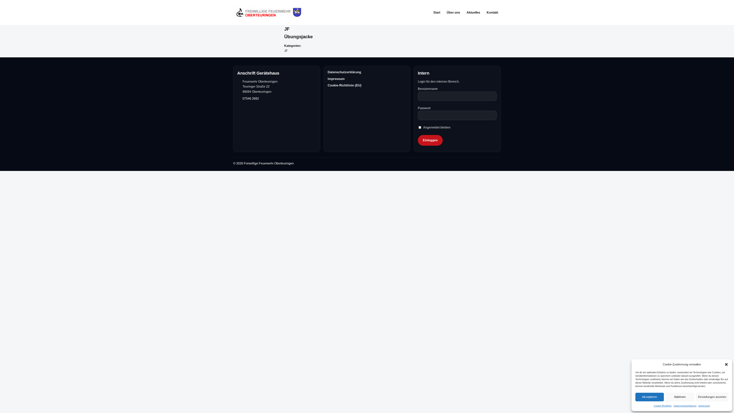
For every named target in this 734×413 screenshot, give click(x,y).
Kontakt (492, 12)
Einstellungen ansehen (712, 396)
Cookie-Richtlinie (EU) (344, 85)
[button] (726, 364)
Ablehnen (680, 396)
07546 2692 (251, 98)
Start (436, 12)
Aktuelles (473, 12)
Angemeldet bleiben (437, 127)
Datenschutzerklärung (685, 406)
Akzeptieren (649, 396)
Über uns (453, 12)
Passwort (424, 108)
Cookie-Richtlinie (663, 406)
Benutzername (428, 88)
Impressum (704, 406)
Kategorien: (292, 45)
